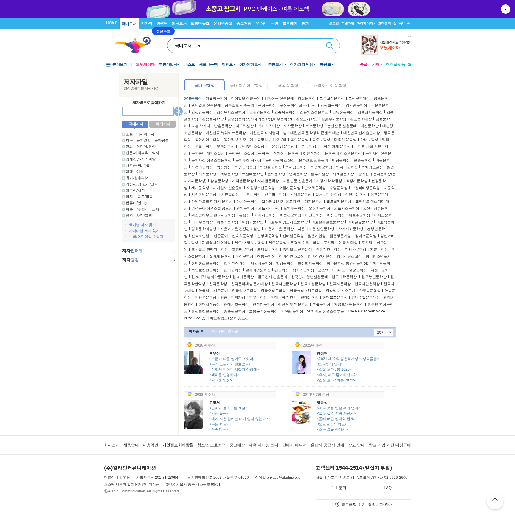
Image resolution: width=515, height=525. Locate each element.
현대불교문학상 (335, 297)
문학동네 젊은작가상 (304, 153)
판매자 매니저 (294, 445)
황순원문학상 (234, 311)
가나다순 (217, 331)
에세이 (141, 133)
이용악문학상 (227, 221)
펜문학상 (281, 269)
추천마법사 (168, 64)
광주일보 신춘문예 (239, 105)
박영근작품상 (245, 167)
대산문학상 (370, 125)
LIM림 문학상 (292, 311)
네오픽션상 (245, 125)
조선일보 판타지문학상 (209, 249)
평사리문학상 (303, 269)
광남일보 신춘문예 (206, 105)
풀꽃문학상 (358, 269)
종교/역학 (145, 196)
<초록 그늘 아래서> (332, 429)
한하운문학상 (205, 297)
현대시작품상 (209, 304)
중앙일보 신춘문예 (297, 249)
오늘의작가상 (269, 208)
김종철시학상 (213, 118)
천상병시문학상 (310, 263)
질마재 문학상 (220, 256)
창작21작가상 (235, 263)
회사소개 (112, 445)
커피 (305, 23)
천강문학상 (285, 263)
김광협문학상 (331, 105)
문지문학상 (307, 146)
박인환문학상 (271, 167)
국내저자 (136, 124)
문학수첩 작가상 (248, 160)
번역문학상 (276, 173)
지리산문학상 (355, 249)
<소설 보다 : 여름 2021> (336, 380)
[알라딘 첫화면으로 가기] (135, 45)
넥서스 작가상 (269, 125)
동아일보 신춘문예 (238, 139)
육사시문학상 (265, 215)
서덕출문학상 (243, 180)
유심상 (245, 215)
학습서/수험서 (137, 209)
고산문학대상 (359, 98)
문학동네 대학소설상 (207, 153)
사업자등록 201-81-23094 (157, 477)
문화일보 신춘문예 (313, 160)
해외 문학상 (288, 85)
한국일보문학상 (244, 290)
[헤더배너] (386, 45)
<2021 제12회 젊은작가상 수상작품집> (348, 358)
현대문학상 (310, 297)
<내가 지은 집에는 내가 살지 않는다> (238, 418)
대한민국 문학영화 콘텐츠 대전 (314, 132)
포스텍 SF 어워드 (331, 269)
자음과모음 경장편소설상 (240, 228)
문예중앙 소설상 (251, 146)
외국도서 (179, 23)
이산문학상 (314, 215)
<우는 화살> (219, 424)
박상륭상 (224, 167)
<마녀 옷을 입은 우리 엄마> (338, 407)
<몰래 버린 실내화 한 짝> (337, 418)
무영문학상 (226, 146)
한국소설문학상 (312, 283)
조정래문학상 (242, 249)
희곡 (129, 140)
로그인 (334, 23)
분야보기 (119, 64)
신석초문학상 (300, 194)
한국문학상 (218, 283)
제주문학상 (277, 242)
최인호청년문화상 (205, 269)
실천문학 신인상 (328, 194)
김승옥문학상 (285, 112)
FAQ (388, 488)
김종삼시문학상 (370, 112)
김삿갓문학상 (202, 112)
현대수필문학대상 (365, 297)
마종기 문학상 (345, 139)
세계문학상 (200, 187)
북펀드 (325, 64)
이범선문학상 (290, 215)
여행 (129, 171)
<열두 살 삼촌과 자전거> (336, 413)
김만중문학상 (356, 105)
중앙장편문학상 (328, 249)
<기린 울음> (219, 413)
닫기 (506, 9)
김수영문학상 (260, 112)
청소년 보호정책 (211, 445)
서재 (376, 64)
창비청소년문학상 (205, 263)
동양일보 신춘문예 (272, 139)
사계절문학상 (343, 173)
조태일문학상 (268, 249)
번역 (129, 215)
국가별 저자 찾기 (142, 224)
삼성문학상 (219, 180)
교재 (155, 209)
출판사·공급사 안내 (327, 445)
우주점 (261, 23)
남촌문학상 (223, 125)
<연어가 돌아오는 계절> (228, 407)
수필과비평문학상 (365, 187)
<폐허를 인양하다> (224, 374)
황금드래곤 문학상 (349, 304)
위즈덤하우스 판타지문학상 (213, 215)
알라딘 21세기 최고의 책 (281, 201)
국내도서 (129, 23)
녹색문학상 (314, 125)
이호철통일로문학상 (327, 221)
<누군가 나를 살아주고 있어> (232, 358)
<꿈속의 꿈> (219, 429)
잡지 (130, 196)
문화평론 (161, 140)
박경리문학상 (202, 167)
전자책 (146, 23)
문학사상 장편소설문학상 (211, 160)
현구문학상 (258, 297)
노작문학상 (293, 125)
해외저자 (163, 124)
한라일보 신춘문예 (340, 290)
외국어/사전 (135, 190)
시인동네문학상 (204, 194)
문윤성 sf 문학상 (281, 146)
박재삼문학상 (296, 167)
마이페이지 (365, 23)
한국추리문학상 (273, 290)
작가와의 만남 (302, 64)
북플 (364, 64)
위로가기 (495, 502)
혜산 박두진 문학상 (293, 304)
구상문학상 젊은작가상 (298, 105)
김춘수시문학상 (333, 118)
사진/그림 (144, 215)
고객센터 (384, 23)
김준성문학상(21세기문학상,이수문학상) (259, 118)
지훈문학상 (379, 249)
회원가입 (347, 23)
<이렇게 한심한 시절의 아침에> (234, 369)
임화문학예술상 (203, 228)
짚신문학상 (244, 256)
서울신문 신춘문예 (297, 180)
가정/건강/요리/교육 (142, 184)
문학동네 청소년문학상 (343, 153)
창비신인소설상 (291, 256)
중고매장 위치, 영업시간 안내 (367, 504)
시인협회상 (230, 194)
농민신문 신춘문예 (342, 125)
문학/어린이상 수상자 (146, 236)
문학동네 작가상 (271, 153)
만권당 (162, 23)
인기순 (233, 331)
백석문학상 (207, 173)
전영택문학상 (268, 235)
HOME (111, 23)
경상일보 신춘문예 (245, 98)
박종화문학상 (321, 167)
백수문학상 (229, 173)
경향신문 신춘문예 (279, 98)
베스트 (189, 64)
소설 (129, 133)
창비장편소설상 (349, 256)
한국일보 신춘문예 (213, 290)
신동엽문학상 (275, 194)
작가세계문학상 (350, 228)
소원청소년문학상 (260, 187)
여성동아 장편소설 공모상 (211, 208)
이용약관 (150, 445)
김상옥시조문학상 (231, 112)
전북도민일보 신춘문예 (209, 235)
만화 (129, 146)
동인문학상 (299, 139)
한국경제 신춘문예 (272, 276)
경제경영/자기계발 (141, 158)
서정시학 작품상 (329, 180)
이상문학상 (336, 215)
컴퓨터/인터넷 (137, 202)
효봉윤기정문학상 (263, 311)
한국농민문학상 (374, 276)
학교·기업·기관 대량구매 (390, 445)
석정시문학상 (356, 180)
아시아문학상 (247, 201)
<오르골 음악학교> (332, 424)
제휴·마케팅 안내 (263, 445)
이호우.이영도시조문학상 (287, 221)
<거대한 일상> (220, 380)
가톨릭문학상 (216, 98)
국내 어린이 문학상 (246, 85)
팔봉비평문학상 (258, 269)
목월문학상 (204, 146)
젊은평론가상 (340, 235)
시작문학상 (252, 194)
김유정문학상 (343, 112)
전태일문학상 (293, 235)
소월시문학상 (289, 187)
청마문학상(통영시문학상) (347, 263)
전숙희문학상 (242, 235)
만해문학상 (369, 139)
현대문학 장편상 (284, 297)
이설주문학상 (359, 215)
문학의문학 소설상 (280, 160)
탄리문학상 (233, 269)
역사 (155, 152)
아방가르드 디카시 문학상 (211, 201)
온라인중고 (223, 23)
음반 (274, 23)
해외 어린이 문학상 (330, 85)
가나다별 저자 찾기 (144, 230)
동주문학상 (321, 139)
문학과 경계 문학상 (335, 146)
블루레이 (290, 23)
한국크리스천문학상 (306, 290)
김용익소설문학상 (314, 112)
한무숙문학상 (370, 290)
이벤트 (227, 64)
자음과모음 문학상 (279, 228)
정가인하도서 (250, 64)
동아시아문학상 (207, 139)
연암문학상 (245, 208)
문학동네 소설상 (241, 153)
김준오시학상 (306, 118)
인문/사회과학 (137, 152)
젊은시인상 (317, 235)
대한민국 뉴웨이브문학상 (226, 132)
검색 (329, 46)
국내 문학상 (205, 85)
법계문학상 (298, 173)
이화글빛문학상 (360, 221)
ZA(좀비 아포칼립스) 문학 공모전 (222, 318)
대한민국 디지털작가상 (268, 132)
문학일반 (143, 140)
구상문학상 (267, 105)
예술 (140, 171)
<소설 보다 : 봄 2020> (334, 369)
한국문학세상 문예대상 (249, 283)
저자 (132, 250)
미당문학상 (341, 160)
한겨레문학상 (243, 276)
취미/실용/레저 (138, 177)
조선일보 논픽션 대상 (341, 242)
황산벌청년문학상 (205, 311)
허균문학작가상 (232, 297)
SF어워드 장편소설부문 (325, 311)
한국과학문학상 (345, 276)
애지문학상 (313, 201)
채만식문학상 (261, 263)
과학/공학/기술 (138, 165)
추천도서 (276, 64)
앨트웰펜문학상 (338, 201)
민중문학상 (363, 160)
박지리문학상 (347, 167)
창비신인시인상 (320, 256)
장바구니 (401, 23)
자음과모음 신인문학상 (316, 228)
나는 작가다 (200, 125)
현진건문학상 (263, 304)
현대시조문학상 (236, 304)
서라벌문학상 (268, 180)
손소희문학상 (315, 187)
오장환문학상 (319, 208)
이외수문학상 (202, 221)
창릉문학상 (266, 256)
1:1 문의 (339, 488)
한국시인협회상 (367, 283)
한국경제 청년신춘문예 (309, 276)
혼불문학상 (321, 304)
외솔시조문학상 (346, 208)
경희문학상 (307, 98)
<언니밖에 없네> (330, 364)
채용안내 (131, 445)
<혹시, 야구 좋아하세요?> (337, 374)
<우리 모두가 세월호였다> (230, 364)
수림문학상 (339, 187)
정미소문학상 (365, 235)
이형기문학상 (252, 221)
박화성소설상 (372, 167)
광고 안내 (356, 445)
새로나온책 (208, 64)
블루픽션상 (320, 173)
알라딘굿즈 (200, 23)
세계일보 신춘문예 (228, 187)
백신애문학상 (252, 173)
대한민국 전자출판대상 (361, 132)
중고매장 (243, 23)
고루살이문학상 (332, 98)
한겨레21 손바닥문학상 (210, 276)
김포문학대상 (361, 118)
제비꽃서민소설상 (216, 242)
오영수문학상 (294, 208)
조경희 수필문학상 (305, 242)
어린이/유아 (146, 146)
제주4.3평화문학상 (250, 242)
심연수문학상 (356, 194)
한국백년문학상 (284, 283)
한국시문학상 (340, 283)
